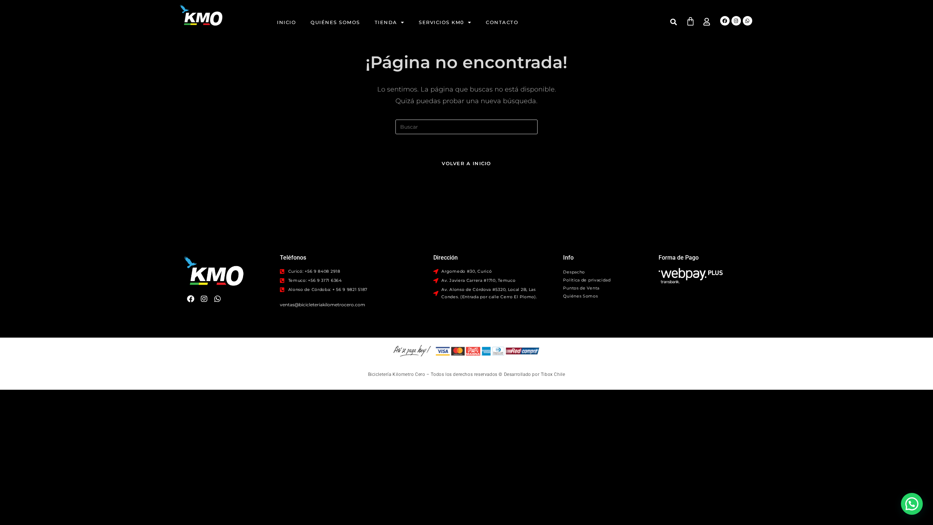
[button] (674, 22)
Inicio (286, 22)
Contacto (502, 22)
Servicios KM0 (441, 22)
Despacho (574, 272)
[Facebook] (725, 21)
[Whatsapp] (747, 21)
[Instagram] (736, 21)
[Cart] (690, 21)
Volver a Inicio (466, 163)
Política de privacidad (586, 280)
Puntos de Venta (581, 288)
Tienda (386, 22)
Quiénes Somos (335, 22)
